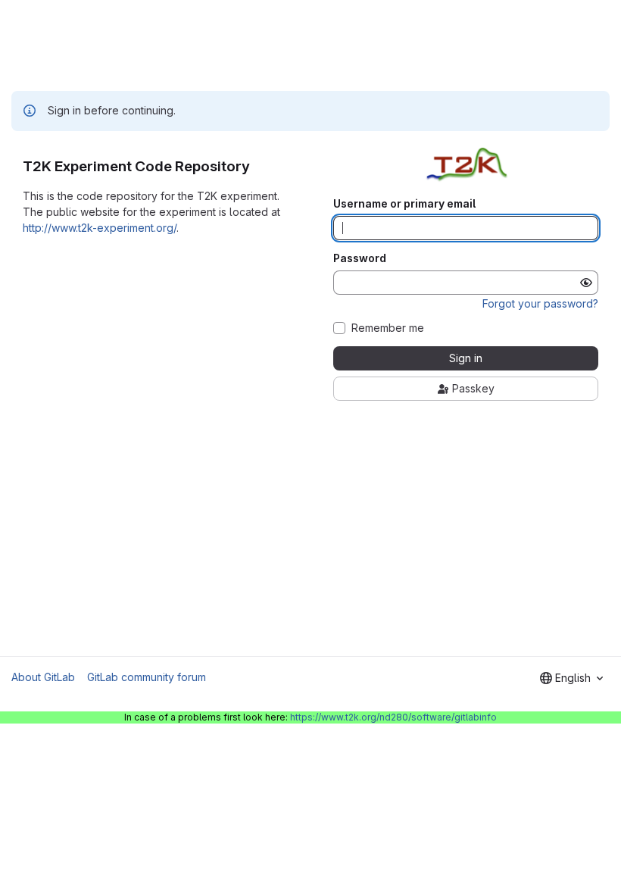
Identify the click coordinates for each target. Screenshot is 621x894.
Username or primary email (404, 204)
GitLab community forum (146, 676)
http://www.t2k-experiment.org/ (99, 227)
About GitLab (43, 676)
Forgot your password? (540, 303)
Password (359, 258)
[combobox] (571, 678)
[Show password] (586, 282)
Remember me (387, 328)
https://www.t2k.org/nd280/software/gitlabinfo (393, 717)
